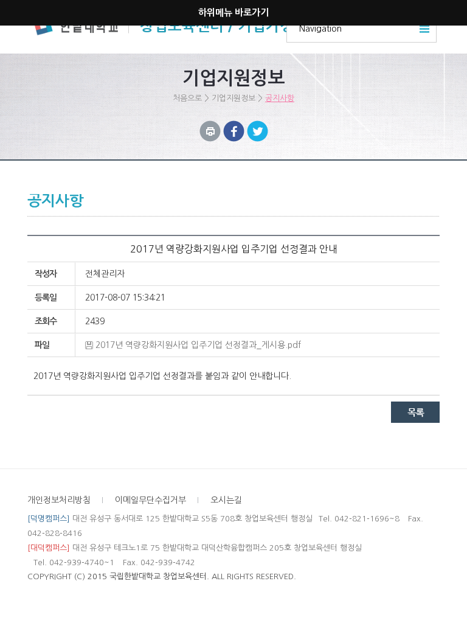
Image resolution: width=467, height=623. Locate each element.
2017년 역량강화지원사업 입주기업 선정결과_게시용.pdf (198, 345)
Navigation (320, 28)
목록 (415, 412)
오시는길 (226, 500)
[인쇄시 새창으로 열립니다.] (210, 127)
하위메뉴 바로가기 (233, 12)
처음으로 (187, 98)
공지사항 (279, 98)
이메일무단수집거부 (150, 500)
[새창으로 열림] (233, 127)
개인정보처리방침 (59, 500)
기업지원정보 (233, 98)
